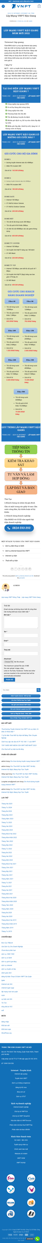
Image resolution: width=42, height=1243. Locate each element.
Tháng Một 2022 (7, 860)
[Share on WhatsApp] (12, 569)
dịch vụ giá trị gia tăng (9, 961)
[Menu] (3, 6)
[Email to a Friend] (22, 569)
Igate (3, 980)
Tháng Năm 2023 (7, 819)
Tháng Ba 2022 (6, 852)
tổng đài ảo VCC (6, 1007)
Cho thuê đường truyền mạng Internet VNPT (25, 761)
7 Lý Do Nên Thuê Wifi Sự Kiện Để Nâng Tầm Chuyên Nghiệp (19, 736)
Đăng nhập (5, 1022)
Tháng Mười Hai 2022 (8, 834)
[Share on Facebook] (15, 569)
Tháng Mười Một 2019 (9, 924)
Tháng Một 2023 (7, 830)
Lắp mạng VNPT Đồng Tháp (10, 597)
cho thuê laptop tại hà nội (16, 1238)
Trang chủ (6, 96)
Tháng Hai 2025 (6, 804)
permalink (22, 578)
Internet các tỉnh (27, 13)
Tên (5, 632)
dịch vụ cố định (6, 958)
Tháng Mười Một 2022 (9, 837)
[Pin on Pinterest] (26, 569)
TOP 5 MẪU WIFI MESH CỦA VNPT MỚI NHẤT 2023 (19, 745)
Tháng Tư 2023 (6, 822)
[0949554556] (37, 1238)
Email (6, 641)
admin (30, 21)
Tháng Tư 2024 (6, 807)
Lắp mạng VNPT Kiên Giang (31, 597)
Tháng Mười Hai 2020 (8, 898)
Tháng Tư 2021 (6, 883)
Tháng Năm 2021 (7, 879)
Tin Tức (4, 1003)
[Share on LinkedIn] (29, 569)
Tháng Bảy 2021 (7, 871)
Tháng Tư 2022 (6, 849)
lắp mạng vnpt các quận (9, 992)
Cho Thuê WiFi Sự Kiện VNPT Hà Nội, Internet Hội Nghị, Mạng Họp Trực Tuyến (18, 767)
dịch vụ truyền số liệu (8, 969)
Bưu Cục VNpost (7, 943)
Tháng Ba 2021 (6, 886)
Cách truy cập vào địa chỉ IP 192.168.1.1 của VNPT (18, 742)
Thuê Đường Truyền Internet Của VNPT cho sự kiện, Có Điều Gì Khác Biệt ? (19, 730)
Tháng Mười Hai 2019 (8, 920)
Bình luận (7, 615)
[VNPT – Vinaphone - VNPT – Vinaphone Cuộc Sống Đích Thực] (21, 6)
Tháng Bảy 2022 (7, 845)
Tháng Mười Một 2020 (9, 901)
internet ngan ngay (7, 988)
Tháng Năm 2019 (7, 928)
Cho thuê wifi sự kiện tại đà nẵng (12, 749)
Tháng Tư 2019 (6, 931)
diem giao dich (6, 973)
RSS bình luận (6, 1029)
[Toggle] (3, 546)
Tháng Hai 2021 (6, 890)
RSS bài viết (5, 1025)
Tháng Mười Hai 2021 (8, 864)
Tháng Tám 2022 (7, 841)
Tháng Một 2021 (7, 894)
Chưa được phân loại (8, 950)
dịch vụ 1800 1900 (7, 954)
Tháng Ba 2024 (6, 811)
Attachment (7, 659)
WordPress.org (6, 1033)
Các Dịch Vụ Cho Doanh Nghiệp (12, 947)
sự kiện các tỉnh (6, 999)
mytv (3, 995)
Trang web (7, 650)
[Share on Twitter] (19, 569)
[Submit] (39, 690)
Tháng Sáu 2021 (7, 875)
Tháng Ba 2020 (6, 913)
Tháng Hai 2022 (6, 856)
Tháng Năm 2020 (7, 909)
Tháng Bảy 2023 (7, 815)
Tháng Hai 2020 (6, 916)
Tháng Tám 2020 (7, 905)
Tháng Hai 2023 (6, 826)
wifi (2, 1010)
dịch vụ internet (14, 13)
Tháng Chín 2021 (7, 867)
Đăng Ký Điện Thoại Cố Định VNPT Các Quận (16, 976)
